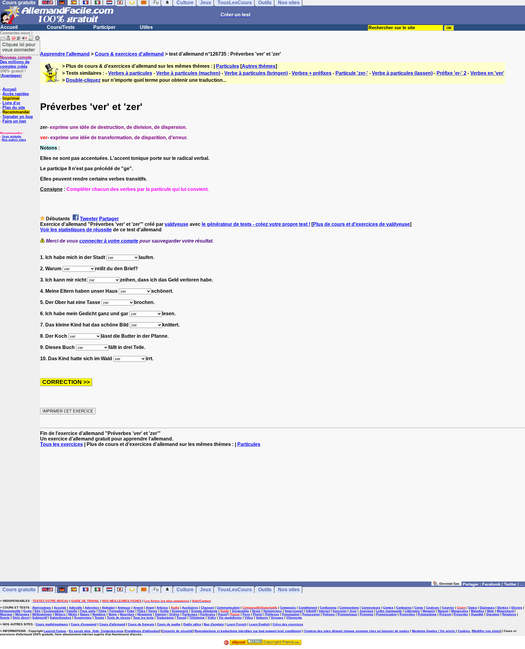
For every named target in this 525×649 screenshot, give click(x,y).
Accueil (9, 27)
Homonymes (272, 611)
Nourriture (127, 614)
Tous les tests (143, 617)
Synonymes (83, 617)
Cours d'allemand (112, 624)
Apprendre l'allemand (65, 54)
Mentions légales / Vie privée (434, 631)
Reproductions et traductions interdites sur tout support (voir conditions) (247, 631)
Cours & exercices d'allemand (129, 54)
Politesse (272, 614)
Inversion (340, 611)
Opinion (160, 614)
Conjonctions (349, 607)
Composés (288, 607)
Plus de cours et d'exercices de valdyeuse (361, 224)
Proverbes (407, 614)
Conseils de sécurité (177, 631)
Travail (182, 617)
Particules (227, 66)
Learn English (259, 624)
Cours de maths (168, 624)
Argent (138, 607)
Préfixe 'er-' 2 (451, 73)
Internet (324, 611)
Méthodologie (42, 614)
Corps (418, 607)
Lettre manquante (389, 611)
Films (102, 611)
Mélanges (22, 614)
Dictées (503, 607)
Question (492, 614)
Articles (162, 607)
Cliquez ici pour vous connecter (19, 47)
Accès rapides (15, 93)
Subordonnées (60, 617)
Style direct (20, 617)
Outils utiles (192, 624)
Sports (5, 617)
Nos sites (289, 589)
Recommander (16, 112)
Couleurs (432, 607)
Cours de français (141, 624)
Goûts (164, 611)
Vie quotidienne (230, 617)
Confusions (328, 607)
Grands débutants (204, 611)
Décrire (516, 607)
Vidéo (212, 617)
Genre (152, 611)
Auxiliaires (190, 607)
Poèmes (329, 614)
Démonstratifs (10, 611)
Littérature (412, 611)
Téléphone (197, 617)
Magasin (429, 611)
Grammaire (180, 611)
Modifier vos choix (486, 631)
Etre (38, 611)
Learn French (236, 624)
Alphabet (108, 607)
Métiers (60, 614)
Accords (60, 607)
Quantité (477, 614)
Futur (131, 611)
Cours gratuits (19, 589)
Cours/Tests (61, 27)
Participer (104, 27)
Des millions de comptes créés (16, 62)
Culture (185, 589)
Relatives (509, 614)
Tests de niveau (118, 617)
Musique (6, 614)
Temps (99, 617)
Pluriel (257, 614)
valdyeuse (176, 224)
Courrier (448, 607)
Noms (112, 614)
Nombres (99, 614)
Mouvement (505, 611)
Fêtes (141, 611)
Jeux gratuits (11, 136)
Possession (311, 614)
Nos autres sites (14, 139)
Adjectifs (75, 607)
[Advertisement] (282, 517)
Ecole (27, 611)
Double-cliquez (83, 80)
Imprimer (11, 98)
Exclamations (53, 611)
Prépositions (427, 614)
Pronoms (366, 614)
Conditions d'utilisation (142, 631)
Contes (388, 607)
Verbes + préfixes (311, 73)
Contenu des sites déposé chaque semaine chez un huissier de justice (356, 631)
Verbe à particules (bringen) (256, 73)
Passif (223, 614)
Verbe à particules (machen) (188, 73)
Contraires (404, 607)
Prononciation (386, 614)
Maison (443, 611)
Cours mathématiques (52, 624)
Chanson (207, 607)
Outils (265, 589)
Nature (85, 614)
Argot (150, 607)
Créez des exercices (288, 624)
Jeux (205, 589)
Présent (445, 614)
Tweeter (89, 218)
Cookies (464, 631)
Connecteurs (371, 607)
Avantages (11, 75)
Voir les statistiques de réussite (76, 229)
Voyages (277, 617)
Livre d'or (11, 103)
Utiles (146, 27)
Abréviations (41, 607)
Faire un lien (14, 121)
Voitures (262, 617)
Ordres (174, 614)
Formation (116, 611)
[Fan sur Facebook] (446, 584)
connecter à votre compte (108, 240)
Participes (189, 614)
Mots (490, 611)
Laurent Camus (55, 631)
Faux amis (88, 611)
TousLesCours (235, 589)
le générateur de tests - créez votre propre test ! (256, 224)
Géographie (240, 611)
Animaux (124, 607)
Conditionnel (308, 607)
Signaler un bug (17, 116)
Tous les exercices (61, 444)
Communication (228, 607)
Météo (72, 614)
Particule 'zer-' (351, 73)
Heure (256, 611)
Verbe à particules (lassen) (402, 73)
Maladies (477, 611)
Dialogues (487, 607)
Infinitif (311, 611)
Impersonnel (294, 611)
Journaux (366, 611)
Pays (246, 614)
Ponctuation (291, 614)
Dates (472, 607)
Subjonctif (39, 617)
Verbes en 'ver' (487, 73)
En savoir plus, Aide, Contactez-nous (96, 631)
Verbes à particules (130, 73)
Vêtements (294, 617)
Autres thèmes (259, 66)
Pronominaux (347, 614)
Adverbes (92, 607)
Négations (144, 614)
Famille (72, 611)
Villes (249, 617)
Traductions (165, 617)
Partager (109, 218)
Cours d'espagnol (84, 624)
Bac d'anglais (214, 624)
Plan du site (13, 107)
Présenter (461, 614)
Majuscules (459, 611)
